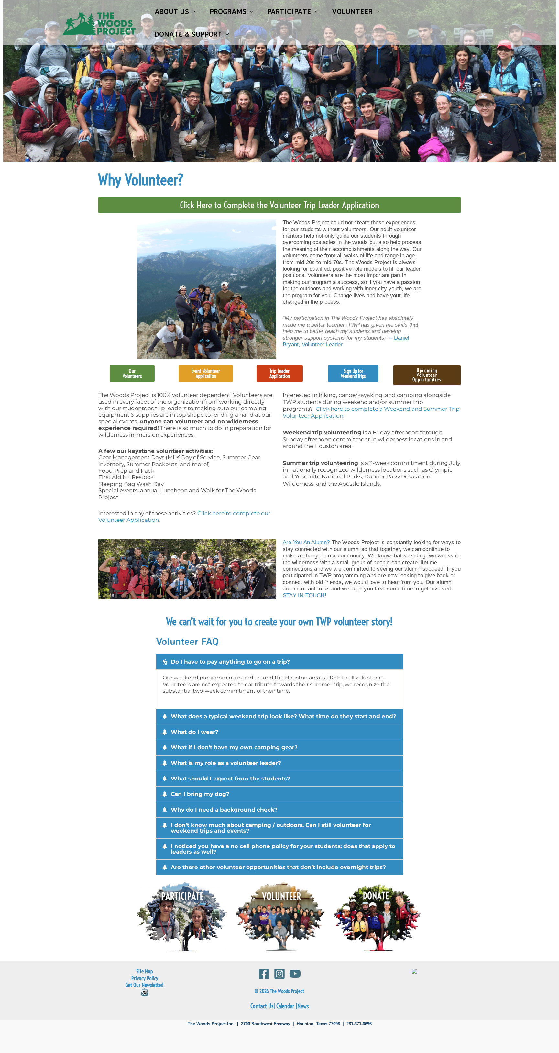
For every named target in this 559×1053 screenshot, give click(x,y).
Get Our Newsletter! (145, 984)
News (303, 1006)
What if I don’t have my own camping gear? (234, 747)
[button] (279, 661)
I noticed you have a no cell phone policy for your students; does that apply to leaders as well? (283, 849)
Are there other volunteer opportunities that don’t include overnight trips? (278, 867)
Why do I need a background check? (224, 809)
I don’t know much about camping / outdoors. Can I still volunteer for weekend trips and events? (271, 828)
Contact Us (261, 1006)
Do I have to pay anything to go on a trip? (230, 661)
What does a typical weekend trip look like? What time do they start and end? (283, 716)
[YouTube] (295, 974)
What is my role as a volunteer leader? (226, 763)
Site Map (144, 971)
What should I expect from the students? (230, 778)
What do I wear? (194, 732)
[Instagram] (279, 974)
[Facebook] (264, 974)
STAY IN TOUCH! (304, 595)
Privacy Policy (144, 978)
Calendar (285, 1006)
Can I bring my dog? (200, 794)
